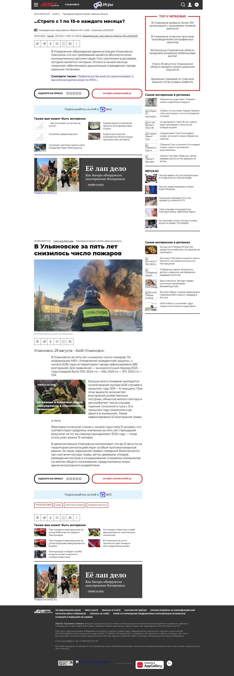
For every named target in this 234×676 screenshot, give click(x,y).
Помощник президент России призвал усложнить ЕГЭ (175, 199)
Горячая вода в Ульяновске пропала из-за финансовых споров (117, 126)
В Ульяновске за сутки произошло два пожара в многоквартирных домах (116, 543)
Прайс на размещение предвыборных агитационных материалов (149, 614)
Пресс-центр (91, 610)
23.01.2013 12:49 (42, 14)
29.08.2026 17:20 (42, 241)
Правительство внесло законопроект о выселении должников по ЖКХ (92, 78)
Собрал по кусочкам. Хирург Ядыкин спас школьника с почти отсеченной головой (180, 113)
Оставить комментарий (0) (117, 93)
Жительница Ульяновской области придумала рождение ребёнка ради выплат (172, 53)
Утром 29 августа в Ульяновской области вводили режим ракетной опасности (172, 67)
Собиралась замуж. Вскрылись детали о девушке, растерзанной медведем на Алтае (177, 272)
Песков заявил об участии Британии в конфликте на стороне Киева (178, 176)
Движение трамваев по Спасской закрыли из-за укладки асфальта (172, 80)
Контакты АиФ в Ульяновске (70, 614)
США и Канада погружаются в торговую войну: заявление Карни (177, 210)
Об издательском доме (68, 610)
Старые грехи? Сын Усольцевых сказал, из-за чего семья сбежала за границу (179, 136)
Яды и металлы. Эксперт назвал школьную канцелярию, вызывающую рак (177, 283)
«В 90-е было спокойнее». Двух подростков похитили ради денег (178, 304)
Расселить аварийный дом (63, 134)
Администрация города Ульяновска (53, 333)
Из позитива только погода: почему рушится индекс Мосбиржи (178, 222)
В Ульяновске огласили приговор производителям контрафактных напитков (172, 39)
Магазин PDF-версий (135, 610)
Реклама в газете (111, 610)
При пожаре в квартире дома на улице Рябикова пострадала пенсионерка (66, 532)
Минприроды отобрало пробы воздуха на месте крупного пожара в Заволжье (65, 554)
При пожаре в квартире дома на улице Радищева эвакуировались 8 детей (67, 543)
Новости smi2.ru (45, 192)
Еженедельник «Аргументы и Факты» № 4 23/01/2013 (110, 36)
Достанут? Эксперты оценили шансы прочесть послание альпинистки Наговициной (180, 261)
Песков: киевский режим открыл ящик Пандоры (176, 188)
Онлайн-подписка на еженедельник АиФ (172, 610)
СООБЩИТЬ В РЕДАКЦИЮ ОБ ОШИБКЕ (74, 617)
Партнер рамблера (123, 663)
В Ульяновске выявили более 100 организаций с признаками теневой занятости (172, 25)
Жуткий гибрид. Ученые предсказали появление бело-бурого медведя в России (180, 295)
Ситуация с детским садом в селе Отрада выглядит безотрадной (67, 146)
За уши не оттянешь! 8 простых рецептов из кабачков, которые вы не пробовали (180, 250)
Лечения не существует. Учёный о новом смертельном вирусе (178, 100)
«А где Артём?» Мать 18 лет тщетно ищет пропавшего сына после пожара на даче (178, 125)
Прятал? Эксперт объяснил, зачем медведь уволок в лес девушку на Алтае (178, 159)
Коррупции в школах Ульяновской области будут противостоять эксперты (118, 137)
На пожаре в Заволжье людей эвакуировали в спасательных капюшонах (119, 532)
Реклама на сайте (99, 614)
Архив (50, 36)
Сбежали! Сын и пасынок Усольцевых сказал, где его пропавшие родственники (180, 147)
